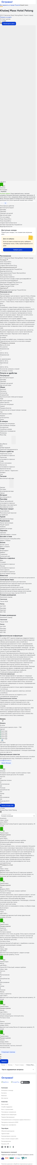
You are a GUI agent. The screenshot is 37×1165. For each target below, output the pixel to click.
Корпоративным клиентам (8, 1136)
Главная (3, 1065)
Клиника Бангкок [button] (5, 277)
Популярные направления (8, 1112)
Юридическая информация (8, 1114)
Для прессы (4, 1098)
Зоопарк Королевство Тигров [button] (9, 269)
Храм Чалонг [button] (4, 275)
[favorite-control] (1, 23)
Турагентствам (5, 1133)
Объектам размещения (7, 1131)
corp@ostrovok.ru (5, 760)
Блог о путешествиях (7, 1109)
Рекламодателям (6, 1141)
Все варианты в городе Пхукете (10, 5)
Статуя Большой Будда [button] (7, 280)
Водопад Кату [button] (4, 271)
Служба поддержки (6, 1107)
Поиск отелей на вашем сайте (9, 1138)
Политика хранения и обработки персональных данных (16, 1164)
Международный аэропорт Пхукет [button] (11, 290)
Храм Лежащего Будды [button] (7, 284)
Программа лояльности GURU (9, 1122)
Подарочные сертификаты (8, 1125)
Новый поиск (24, 5)
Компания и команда (7, 1090)
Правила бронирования (7, 1117)
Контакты (4, 1093)
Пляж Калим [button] (4, 263)
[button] (18, 36)
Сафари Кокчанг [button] (5, 286)
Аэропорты (3, 288)
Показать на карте (5, 17)
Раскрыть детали (5, 835)
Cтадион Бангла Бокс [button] (6, 265)
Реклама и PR (5, 1144)
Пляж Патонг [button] (4, 262)
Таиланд (10, 1065)
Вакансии (4, 1095)
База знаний (4, 1104)
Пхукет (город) (19, 1065)
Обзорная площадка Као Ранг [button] (9, 282)
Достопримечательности (8, 267)
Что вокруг (3, 260)
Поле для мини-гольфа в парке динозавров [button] (13, 278)
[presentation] (18, 815)
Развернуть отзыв (7, 865)
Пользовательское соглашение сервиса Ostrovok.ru (15, 1119)
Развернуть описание (8, 343)
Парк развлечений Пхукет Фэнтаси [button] (11, 273)
